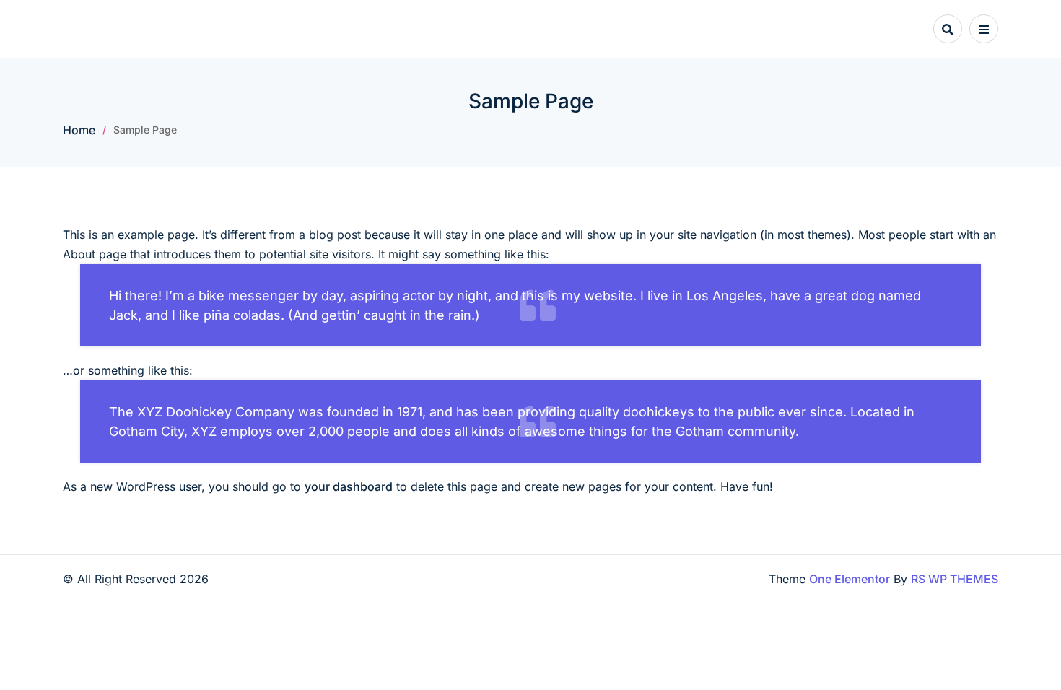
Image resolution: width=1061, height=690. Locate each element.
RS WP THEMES (954, 579)
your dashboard (349, 486)
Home (79, 130)
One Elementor (849, 579)
